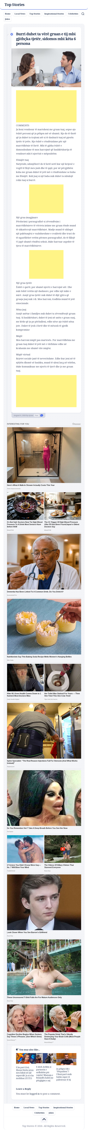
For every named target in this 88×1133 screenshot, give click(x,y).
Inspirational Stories (54, 14)
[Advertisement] (46, 106)
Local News (20, 14)
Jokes (7, 19)
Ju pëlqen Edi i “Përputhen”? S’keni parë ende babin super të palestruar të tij (64, 1074)
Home (7, 14)
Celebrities (73, 14)
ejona (31, 415)
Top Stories (15, 5)
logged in (35, 1093)
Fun (36, 415)
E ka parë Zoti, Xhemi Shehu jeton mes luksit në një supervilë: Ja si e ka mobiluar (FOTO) (25, 1072)
